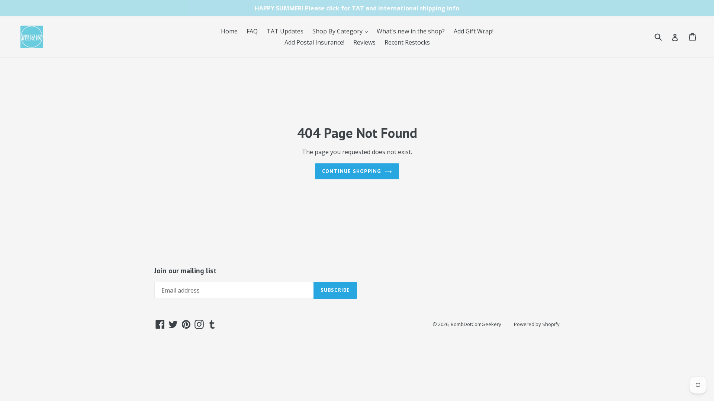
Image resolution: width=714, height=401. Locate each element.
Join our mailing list (185, 271)
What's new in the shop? (411, 31)
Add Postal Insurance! (314, 42)
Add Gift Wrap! (473, 31)
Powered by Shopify (537, 324)
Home (229, 31)
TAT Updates (285, 31)
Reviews (364, 42)
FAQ (252, 31)
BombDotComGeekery (476, 324)
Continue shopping (351, 171)
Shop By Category (342, 31)
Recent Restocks (407, 42)
